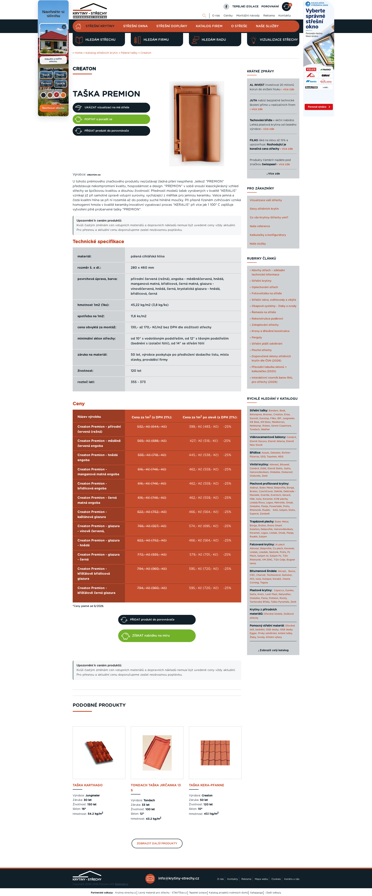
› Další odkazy (273, 893)
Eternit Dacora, (258, 441)
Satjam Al (262, 556)
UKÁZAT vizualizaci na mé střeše (107, 107)
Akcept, (282, 571)
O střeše (239, 26)
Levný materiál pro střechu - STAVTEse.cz (162, 893)
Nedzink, (274, 552)
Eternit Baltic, (275, 468)
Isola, (259, 499)
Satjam (263, 536)
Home (79, 53)
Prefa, (286, 506)
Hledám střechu (100, 39)
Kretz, (260, 594)
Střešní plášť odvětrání (267, 343)
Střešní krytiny (100, 26)
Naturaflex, (285, 594)
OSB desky (272, 629)
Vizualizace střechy (279, 39)
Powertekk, (275, 506)
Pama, (264, 598)
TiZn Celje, (280, 560)
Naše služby (267, 26)
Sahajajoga (256, 893)
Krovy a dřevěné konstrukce (270, 331)
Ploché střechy (262, 350)
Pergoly (257, 337)
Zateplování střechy (265, 325)
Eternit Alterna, (276, 441)
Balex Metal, (266, 488)
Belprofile (279, 488)
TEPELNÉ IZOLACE (245, 6)
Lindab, (273, 533)
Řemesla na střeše (264, 312)
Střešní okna (135, 26)
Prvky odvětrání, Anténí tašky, (275, 633)
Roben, (266, 426)
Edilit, (263, 468)
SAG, (275, 510)
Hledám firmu (156, 39)
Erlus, (287, 414)
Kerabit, (277, 579)
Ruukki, (266, 510)
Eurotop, (264, 418)
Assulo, (266, 453)
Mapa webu (261, 879)
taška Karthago (88, 785)
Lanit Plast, (271, 594)
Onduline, (275, 472)
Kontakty (284, 15)
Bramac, (268, 414)
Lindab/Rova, (257, 502)
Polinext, (274, 598)
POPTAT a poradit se (98, 119)
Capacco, (279, 590)
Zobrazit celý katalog (274, 650)
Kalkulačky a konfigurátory (268, 235)
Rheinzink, (256, 510)
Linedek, (263, 552)
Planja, (265, 506)
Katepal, (267, 579)
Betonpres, (256, 414)
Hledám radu (214, 39)
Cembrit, (292, 437)
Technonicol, (274, 575)
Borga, (290, 488)
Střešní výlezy (274, 637)
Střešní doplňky (171, 26)
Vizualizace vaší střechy (266, 200)
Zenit (265, 476)
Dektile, (278, 491)
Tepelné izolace (198, 893)
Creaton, (278, 414)
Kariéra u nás (291, 879)
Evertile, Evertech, (271, 495)
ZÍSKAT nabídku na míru (151, 635)
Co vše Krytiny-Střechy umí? (269, 217)
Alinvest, (274, 464)
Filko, (273, 418)
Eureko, (289, 590)
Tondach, (255, 429)
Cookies (276, 879)
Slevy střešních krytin (264, 209)
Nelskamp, (256, 426)
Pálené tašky (129, 53)
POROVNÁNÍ (270, 6)
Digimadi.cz (121, 884)
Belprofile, (266, 548)
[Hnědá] (50, 95)
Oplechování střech (265, 287)
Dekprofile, (267, 529)
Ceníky (228, 15)
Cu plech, (278, 548)
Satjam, (283, 510)
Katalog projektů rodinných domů (228, 893)
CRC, (253, 575)
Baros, (292, 571)
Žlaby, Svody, (257, 637)
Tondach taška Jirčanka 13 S (156, 788)
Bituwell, (285, 464)
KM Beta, (266, 422)
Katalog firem (209, 26)
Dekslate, (275, 453)
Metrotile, (279, 502)
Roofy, (283, 598)
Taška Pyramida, (280, 602)
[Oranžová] (63, 95)
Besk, (283, 410)
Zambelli (265, 514)
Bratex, (254, 491)
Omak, (289, 502)
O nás (216, 15)
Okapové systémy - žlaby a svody (274, 306)
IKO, (252, 579)
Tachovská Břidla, (260, 602)
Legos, (270, 502)
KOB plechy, (281, 499)
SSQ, (263, 456)
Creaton (145, 53)
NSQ (280, 456)
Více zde (274, 173)
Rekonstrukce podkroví (267, 318)
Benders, (274, 410)
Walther (265, 429)
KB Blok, (255, 422)
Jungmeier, (288, 418)
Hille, (252, 499)
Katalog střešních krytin (101, 53)
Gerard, (286, 495)
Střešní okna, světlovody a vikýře (274, 300)
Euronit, (254, 418)
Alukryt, (254, 488)
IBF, (279, 418)
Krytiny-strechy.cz (125, 893)
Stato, (291, 510)
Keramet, (267, 499)
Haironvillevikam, (259, 472)
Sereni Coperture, (281, 426)
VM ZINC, (267, 560)
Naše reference (260, 226)
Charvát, (261, 575)
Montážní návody (248, 15)
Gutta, (287, 468)
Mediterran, (278, 422)
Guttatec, (287, 575)
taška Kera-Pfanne (206, 785)
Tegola (264, 582)
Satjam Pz (275, 556)
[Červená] (56, 95)
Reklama (269, 15)
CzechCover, (266, 491)
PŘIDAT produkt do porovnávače (106, 130)
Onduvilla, (255, 476)
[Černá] (43, 95)
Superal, (254, 514)
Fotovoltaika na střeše (267, 293)
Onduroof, (287, 472)
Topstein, (272, 456)
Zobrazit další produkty (157, 843)
